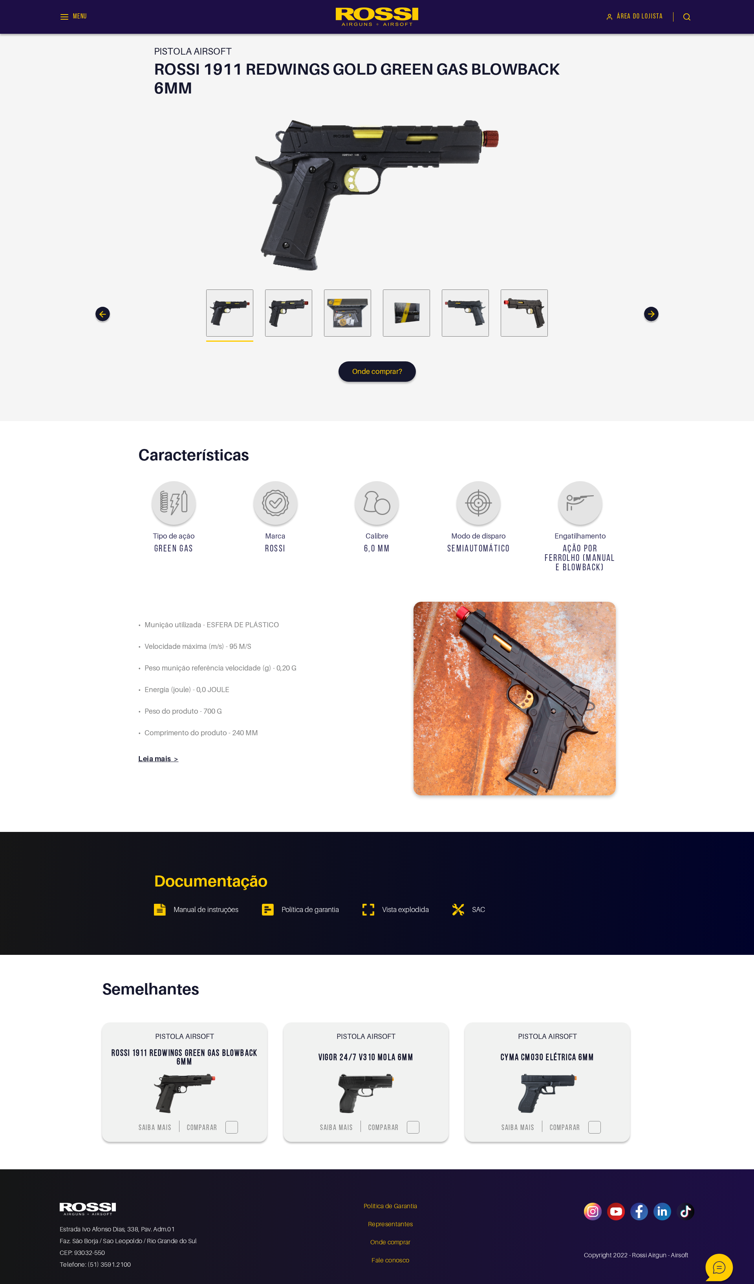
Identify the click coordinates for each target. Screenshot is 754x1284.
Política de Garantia (390, 1206)
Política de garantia (310, 909)
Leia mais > (158, 759)
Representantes (390, 1224)
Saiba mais (155, 1128)
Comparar (202, 1128)
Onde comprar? (377, 371)
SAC (478, 909)
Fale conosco (390, 1260)
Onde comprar (390, 1242)
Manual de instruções (206, 909)
